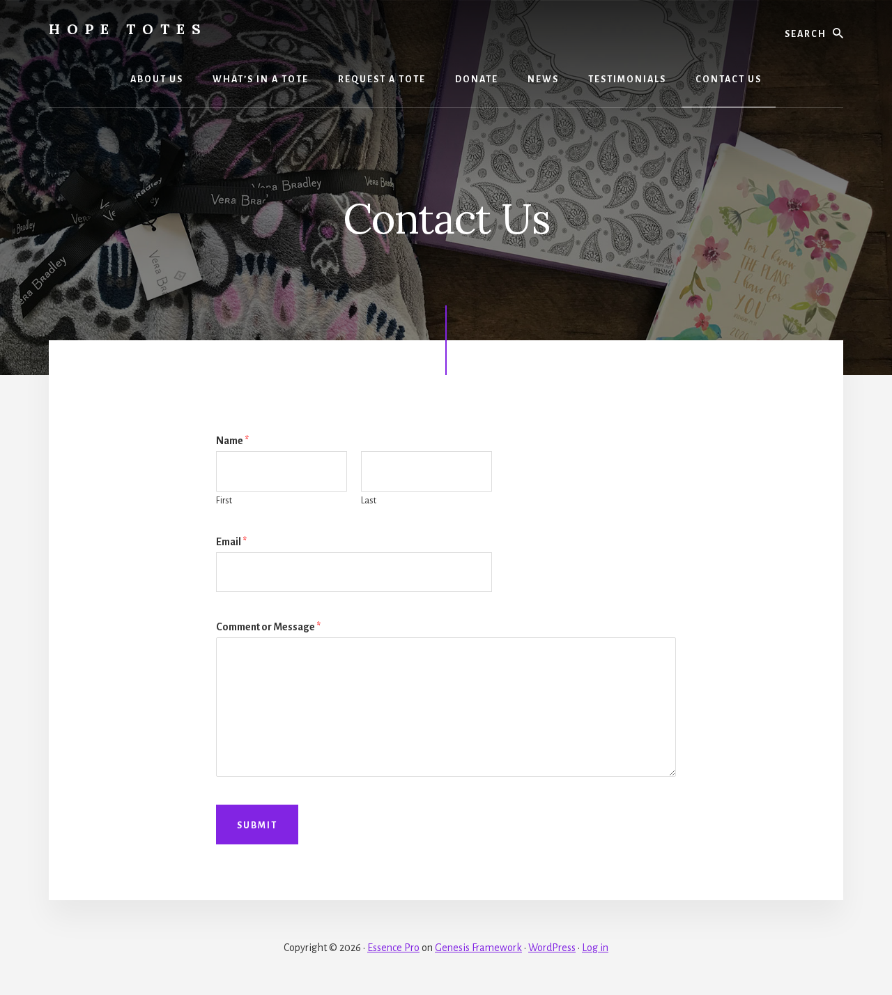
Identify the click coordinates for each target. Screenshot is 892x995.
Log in (595, 947)
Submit (257, 825)
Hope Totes (128, 29)
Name (232, 440)
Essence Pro (393, 947)
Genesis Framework (478, 947)
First (224, 501)
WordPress (552, 947)
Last (368, 501)
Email (231, 541)
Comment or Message (268, 626)
